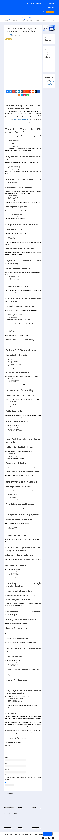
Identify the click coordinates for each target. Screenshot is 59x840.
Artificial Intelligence (29, 19)
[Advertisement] (23, 80)
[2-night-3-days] (48, 64)
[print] (24, 95)
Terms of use (17, 834)
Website (7, 769)
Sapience (32, 3)
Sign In (50, 11)
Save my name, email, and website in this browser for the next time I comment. (23, 778)
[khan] (46, 60)
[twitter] (10, 91)
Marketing (12, 807)
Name (6, 757)
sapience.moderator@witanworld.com (50, 83)
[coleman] (54, 68)
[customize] (46, 64)
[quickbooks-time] (48, 68)
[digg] (36, 91)
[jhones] (51, 68)
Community (39, 3)
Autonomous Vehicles (51, 19)
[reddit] (27, 91)
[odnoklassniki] (19, 95)
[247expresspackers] (54, 64)
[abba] (48, 60)
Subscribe (8, 782)
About (6, 834)
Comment (7, 745)
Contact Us (51, 7)
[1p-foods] (54, 60)
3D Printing (7, 19)
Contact (11, 834)
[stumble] (24, 91)
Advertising (14, 19)
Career (45, 3)
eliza (11, 34)
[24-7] (51, 64)
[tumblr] (22, 91)
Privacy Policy (25, 834)
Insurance (20, 827)
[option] (7, 19)
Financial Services (7, 807)
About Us (51, 3)
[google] (13, 91)
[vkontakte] (16, 91)
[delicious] (38, 91)
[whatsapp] (27, 95)
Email (6, 763)
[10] (51, 60)
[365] (46, 68)
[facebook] (7, 91)
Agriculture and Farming (22, 19)
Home (26, 3)
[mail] (22, 95)
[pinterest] (30, 91)
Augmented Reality (37, 19)
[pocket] (33, 91)
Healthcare (9, 827)
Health (6, 827)
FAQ (30, 834)
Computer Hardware (35, 827)
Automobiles (44, 19)
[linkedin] (19, 91)
